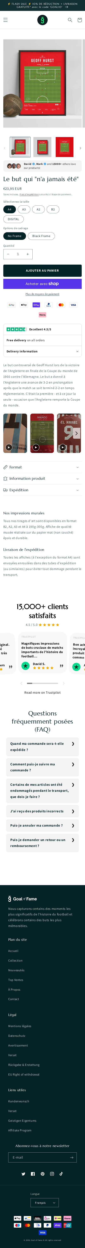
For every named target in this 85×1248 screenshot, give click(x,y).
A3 (24, 209)
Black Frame (41, 236)
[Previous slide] (7, 433)
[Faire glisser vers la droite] (80, 148)
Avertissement (18, 1045)
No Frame (14, 236)
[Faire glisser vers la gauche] (4, 148)
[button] (5, 20)
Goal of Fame (36, 1240)
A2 (38, 209)
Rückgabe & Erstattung (23, 1065)
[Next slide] (76, 433)
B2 (53, 209)
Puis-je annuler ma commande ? (36, 825)
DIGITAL (13, 219)
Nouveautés (16, 970)
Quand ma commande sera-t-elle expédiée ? (37, 746)
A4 (9, 209)
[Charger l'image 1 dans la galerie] (20, 147)
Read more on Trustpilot (42, 692)
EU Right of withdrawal (24, 1074)
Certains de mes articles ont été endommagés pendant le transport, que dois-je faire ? (39, 790)
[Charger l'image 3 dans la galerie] (65, 147)
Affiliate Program (20, 1130)
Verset (12, 1055)
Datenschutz (16, 1036)
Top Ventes (15, 980)
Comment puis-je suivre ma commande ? (32, 767)
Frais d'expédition (29, 194)
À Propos (14, 989)
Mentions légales (19, 1026)
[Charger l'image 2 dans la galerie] (42, 147)
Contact (13, 999)
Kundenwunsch (18, 1101)
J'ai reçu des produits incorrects (37, 811)
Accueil (13, 951)
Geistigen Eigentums (22, 1120)
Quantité (8, 245)
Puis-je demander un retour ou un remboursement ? (37, 842)
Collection (15, 960)
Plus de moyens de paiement (42, 294)
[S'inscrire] (72, 1157)
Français (40, 1203)
